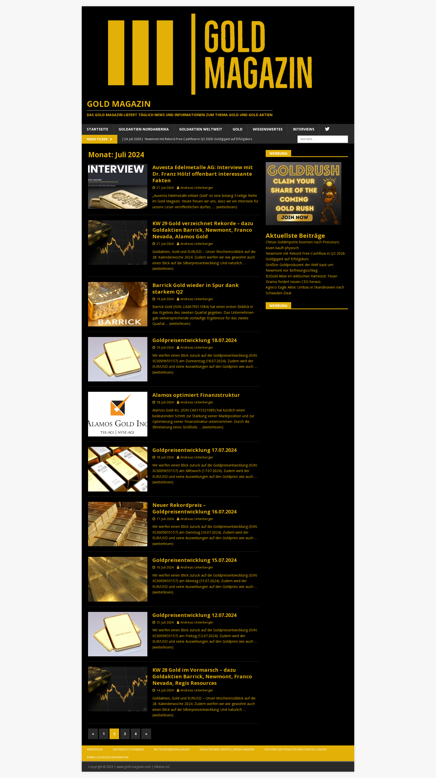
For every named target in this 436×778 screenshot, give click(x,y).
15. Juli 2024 (165, 622)
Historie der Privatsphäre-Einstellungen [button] (295, 749)
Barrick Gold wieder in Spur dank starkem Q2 (195, 288)
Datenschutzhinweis (128, 749)
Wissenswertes (268, 129)
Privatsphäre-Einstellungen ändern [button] (227, 749)
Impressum (95, 749)
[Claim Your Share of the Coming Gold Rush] (303, 222)
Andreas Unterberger (196, 187)
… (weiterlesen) (224, 206)
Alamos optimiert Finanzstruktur (196, 395)
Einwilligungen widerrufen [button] (107, 757)
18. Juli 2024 (165, 402)
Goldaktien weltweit (200, 129)
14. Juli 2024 (165, 690)
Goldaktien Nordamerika (144, 129)
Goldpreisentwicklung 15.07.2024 (194, 560)
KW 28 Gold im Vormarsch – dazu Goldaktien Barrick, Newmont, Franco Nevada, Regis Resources (202, 676)
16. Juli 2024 (165, 567)
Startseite (97, 129)
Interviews (303, 129)
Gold (237, 129)
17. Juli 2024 (165, 518)
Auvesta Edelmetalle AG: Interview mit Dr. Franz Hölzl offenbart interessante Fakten (202, 174)
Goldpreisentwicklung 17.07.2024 (194, 450)
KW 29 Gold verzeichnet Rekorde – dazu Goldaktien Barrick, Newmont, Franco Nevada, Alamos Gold (202, 230)
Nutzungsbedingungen (171, 749)
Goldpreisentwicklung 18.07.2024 (194, 340)
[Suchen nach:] (322, 138)
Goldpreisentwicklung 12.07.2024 (194, 615)
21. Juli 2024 (165, 187)
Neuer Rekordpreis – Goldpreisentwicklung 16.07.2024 (194, 508)
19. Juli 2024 (165, 299)
